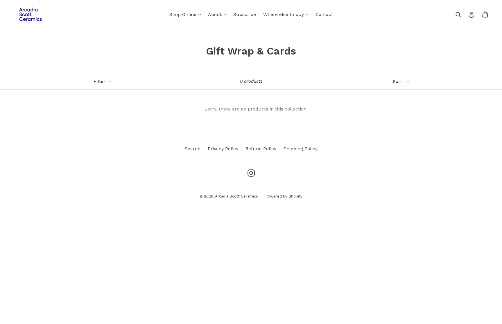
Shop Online (186, 14)
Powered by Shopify (283, 196)
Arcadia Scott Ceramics (236, 196)
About (218, 14)
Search (192, 148)
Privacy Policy (223, 148)
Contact (324, 14)
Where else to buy (287, 14)
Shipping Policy (301, 148)
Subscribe (244, 14)
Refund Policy (260, 148)
